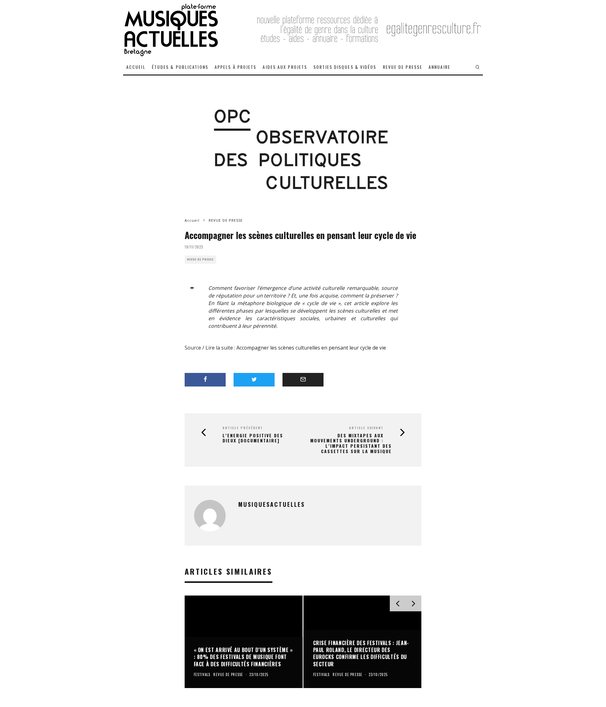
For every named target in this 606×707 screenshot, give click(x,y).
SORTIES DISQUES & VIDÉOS (344, 66)
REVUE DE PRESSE (403, 66)
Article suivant (366, 427)
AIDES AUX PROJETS (285, 66)
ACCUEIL (136, 66)
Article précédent (243, 427)
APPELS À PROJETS (236, 66)
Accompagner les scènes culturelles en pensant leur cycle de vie (311, 347)
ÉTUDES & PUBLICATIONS (180, 66)
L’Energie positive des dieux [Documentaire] (253, 438)
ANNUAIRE (439, 66)
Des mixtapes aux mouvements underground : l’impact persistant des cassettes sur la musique (351, 443)
